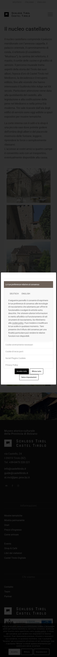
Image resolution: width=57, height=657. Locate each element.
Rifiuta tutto (36, 371)
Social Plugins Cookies (15, 358)
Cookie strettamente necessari (19, 345)
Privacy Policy (11, 365)
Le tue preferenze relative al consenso (22, 284)
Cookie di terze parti (14, 351)
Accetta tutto (22, 371)
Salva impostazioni (29, 377)
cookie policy (17, 323)
